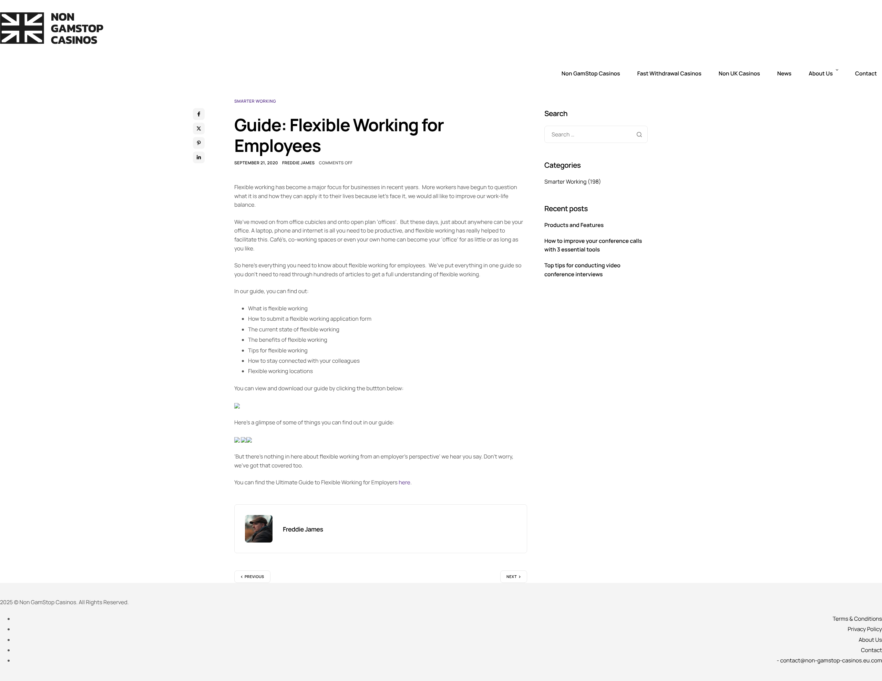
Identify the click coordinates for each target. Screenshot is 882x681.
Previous (254, 576)
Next (511, 576)
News (784, 73)
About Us (821, 73)
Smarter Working (255, 101)
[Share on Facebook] (199, 114)
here (404, 482)
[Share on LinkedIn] (199, 157)
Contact (866, 73)
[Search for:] (596, 134)
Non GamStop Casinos (591, 73)
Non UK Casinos (739, 73)
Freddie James (298, 163)
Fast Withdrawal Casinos (669, 73)
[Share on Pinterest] (199, 143)
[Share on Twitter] (199, 128)
